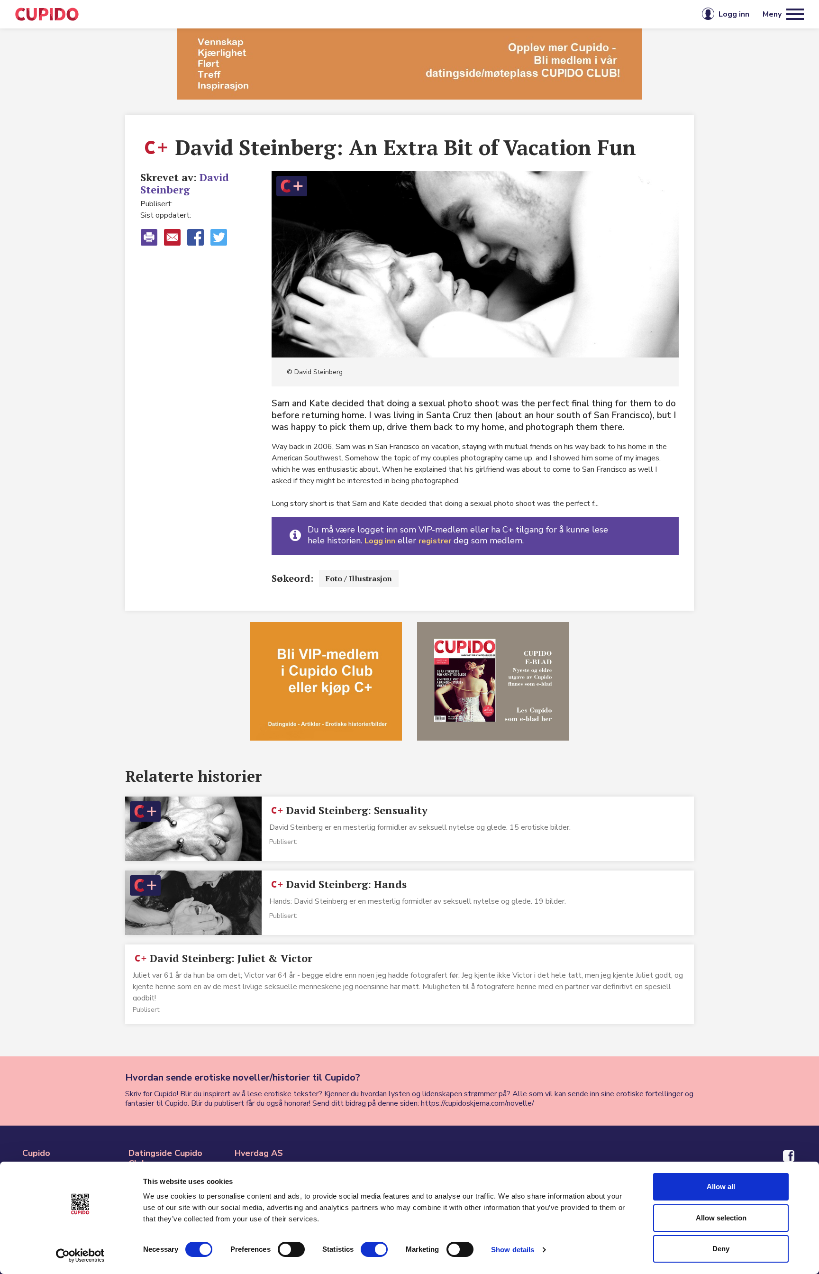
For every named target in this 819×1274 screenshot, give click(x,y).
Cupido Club (377, 14)
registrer (435, 541)
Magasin (311, 14)
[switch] (291, 1249)
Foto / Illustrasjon (359, 578)
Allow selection (721, 1218)
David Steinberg (184, 183)
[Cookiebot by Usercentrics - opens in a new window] (80, 1255)
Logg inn (379, 541)
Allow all (721, 1186)
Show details (512, 1250)
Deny (720, 1249)
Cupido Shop (453, 14)
